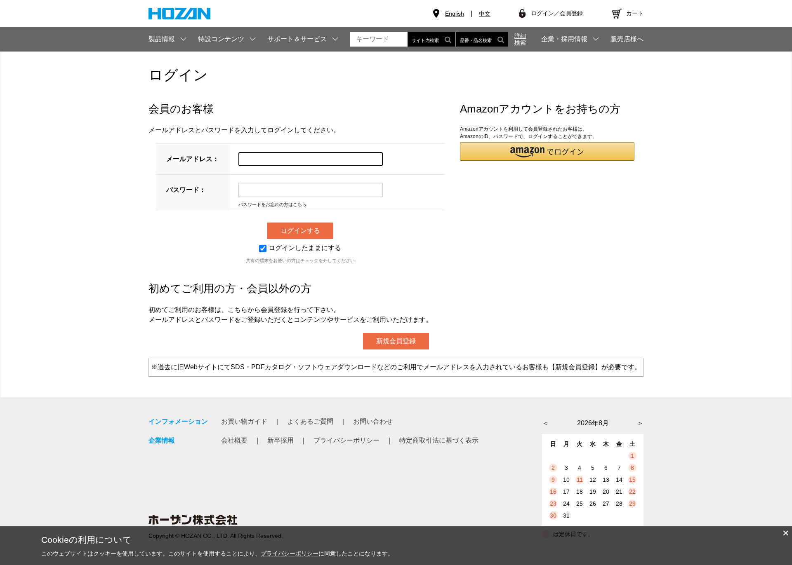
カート (635, 13)
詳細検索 (520, 39)
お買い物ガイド (244, 421)
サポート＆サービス (297, 38)
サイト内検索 (425, 40)
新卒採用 (280, 440)
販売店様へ (627, 39)
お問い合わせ (373, 421)
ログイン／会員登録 (557, 13)
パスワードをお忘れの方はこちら (272, 204)
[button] (547, 151)
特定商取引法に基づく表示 (438, 440)
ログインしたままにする (305, 247)
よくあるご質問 (310, 421)
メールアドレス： (192, 158)
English (454, 13)
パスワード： (186, 189)
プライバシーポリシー (347, 440)
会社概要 (234, 440)
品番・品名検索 (476, 40)
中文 (484, 13)
